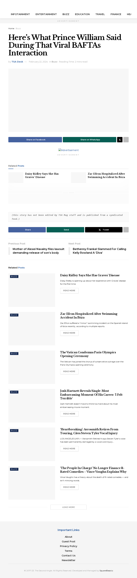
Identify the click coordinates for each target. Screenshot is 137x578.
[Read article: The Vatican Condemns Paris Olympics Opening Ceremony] (31, 367)
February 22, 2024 (38, 61)
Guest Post (68, 541)
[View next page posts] (71, 192)
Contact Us (69, 555)
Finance (116, 14)
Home (11, 28)
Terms (68, 550)
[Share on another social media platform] (126, 139)
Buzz (65, 14)
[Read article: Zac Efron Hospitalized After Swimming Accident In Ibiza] (78, 177)
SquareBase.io (106, 570)
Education (82, 14)
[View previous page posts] (65, 192)
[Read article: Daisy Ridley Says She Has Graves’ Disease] (15, 177)
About (68, 536)
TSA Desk (17, 61)
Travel (100, 14)
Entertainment (46, 14)
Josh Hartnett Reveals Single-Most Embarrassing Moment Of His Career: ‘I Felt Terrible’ (91, 394)
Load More (68, 507)
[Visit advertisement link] (68, 150)
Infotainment (20, 14)
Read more (71, 290)
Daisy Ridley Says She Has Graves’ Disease (42, 175)
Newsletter (68, 560)
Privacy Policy (68, 546)
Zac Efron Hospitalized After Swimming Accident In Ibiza (106, 175)
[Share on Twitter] (119, 139)
